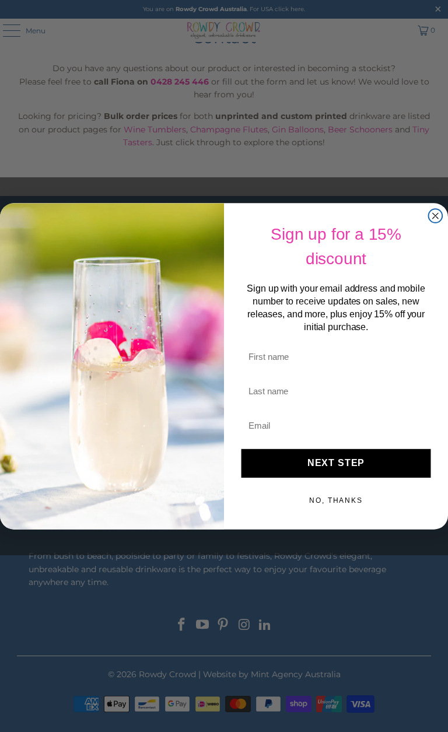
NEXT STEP (336, 463)
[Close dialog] (436, 216)
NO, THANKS (336, 500)
